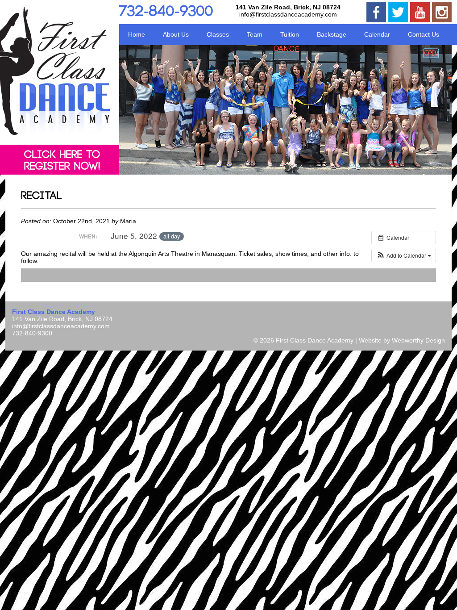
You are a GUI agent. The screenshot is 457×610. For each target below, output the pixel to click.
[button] (404, 255)
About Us (176, 34)
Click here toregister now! (62, 160)
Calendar (377, 34)
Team (254, 34)
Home (136, 34)
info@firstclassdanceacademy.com (288, 14)
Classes (218, 34)
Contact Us (423, 34)
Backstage (331, 34)
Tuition (289, 34)
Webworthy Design (418, 340)
